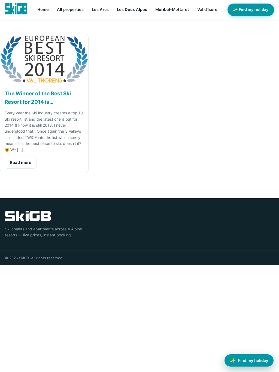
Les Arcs (100, 9)
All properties (70, 9)
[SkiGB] (16, 8)
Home (43, 9)
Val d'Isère (207, 9)
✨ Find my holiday (251, 9)
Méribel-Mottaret (172, 9)
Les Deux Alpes (132, 9)
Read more (20, 162)
